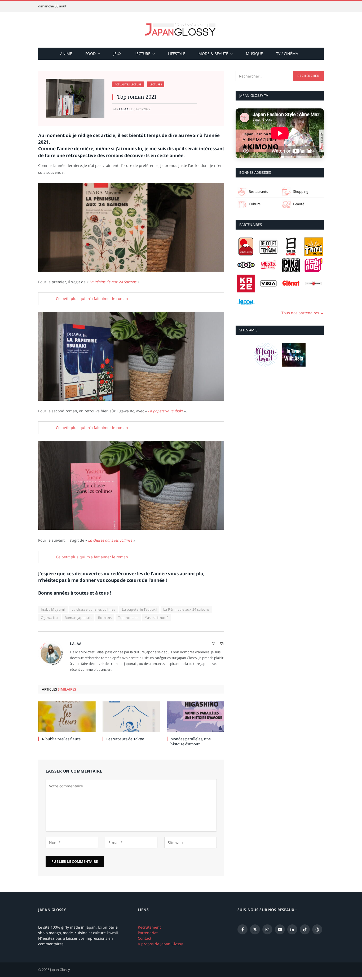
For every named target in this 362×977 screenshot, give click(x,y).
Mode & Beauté (213, 53)
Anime (66, 53)
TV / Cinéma (287, 53)
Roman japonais (78, 617)
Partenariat (148, 932)
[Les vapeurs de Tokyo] (131, 716)
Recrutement (149, 927)
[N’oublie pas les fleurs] (67, 716)
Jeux (117, 53)
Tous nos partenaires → (302, 312)
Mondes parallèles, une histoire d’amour (190, 741)
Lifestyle (176, 53)
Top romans (128, 617)
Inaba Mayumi (53, 609)
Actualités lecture (128, 84)
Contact (144, 938)
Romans (105, 617)
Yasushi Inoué (156, 617)
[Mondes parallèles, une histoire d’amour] (195, 716)
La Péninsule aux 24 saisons (186, 609)
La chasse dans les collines (94, 609)
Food (90, 53)
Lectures (155, 84)
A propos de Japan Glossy (160, 943)
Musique (254, 53)
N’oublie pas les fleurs (61, 738)
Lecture (142, 53)
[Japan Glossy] (181, 30)
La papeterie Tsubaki (139, 609)
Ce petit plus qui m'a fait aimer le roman (91, 298)
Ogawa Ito (49, 617)
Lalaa (124, 109)
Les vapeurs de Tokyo (125, 738)
